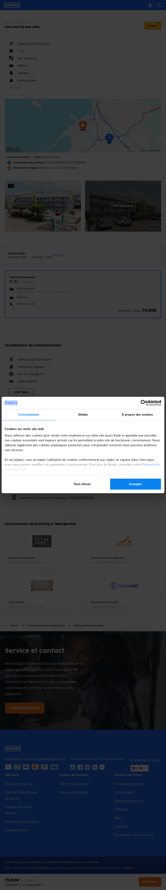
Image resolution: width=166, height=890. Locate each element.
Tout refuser (82, 484)
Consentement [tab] (28, 414)
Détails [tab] (83, 414)
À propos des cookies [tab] (137, 414)
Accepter (135, 484)
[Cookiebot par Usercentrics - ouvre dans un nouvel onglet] (143, 403)
